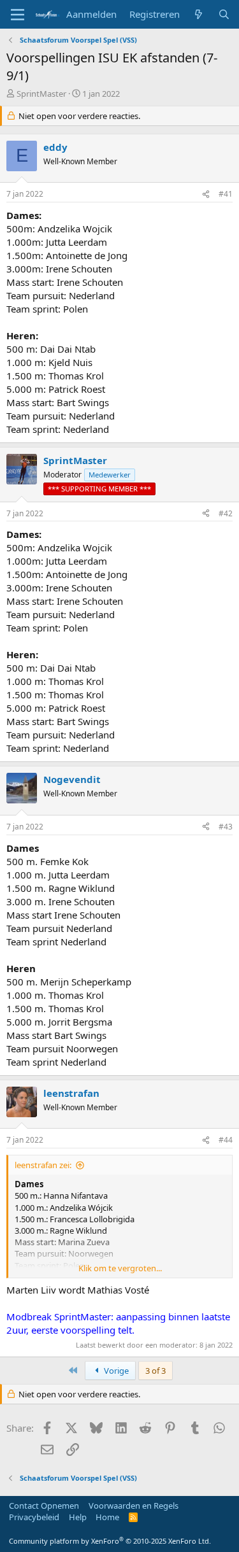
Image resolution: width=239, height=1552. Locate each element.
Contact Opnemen (44, 1505)
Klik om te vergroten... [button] (120, 1268)
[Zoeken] (224, 14)
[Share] (206, 194)
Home (107, 1517)
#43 (226, 826)
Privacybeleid (34, 1517)
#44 (226, 1139)
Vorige (115, 1370)
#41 (226, 193)
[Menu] (18, 14)
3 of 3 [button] (155, 1370)
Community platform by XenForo (110, 1541)
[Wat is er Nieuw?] (198, 14)
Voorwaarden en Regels (133, 1505)
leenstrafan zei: (43, 1165)
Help (78, 1517)
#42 (226, 513)
